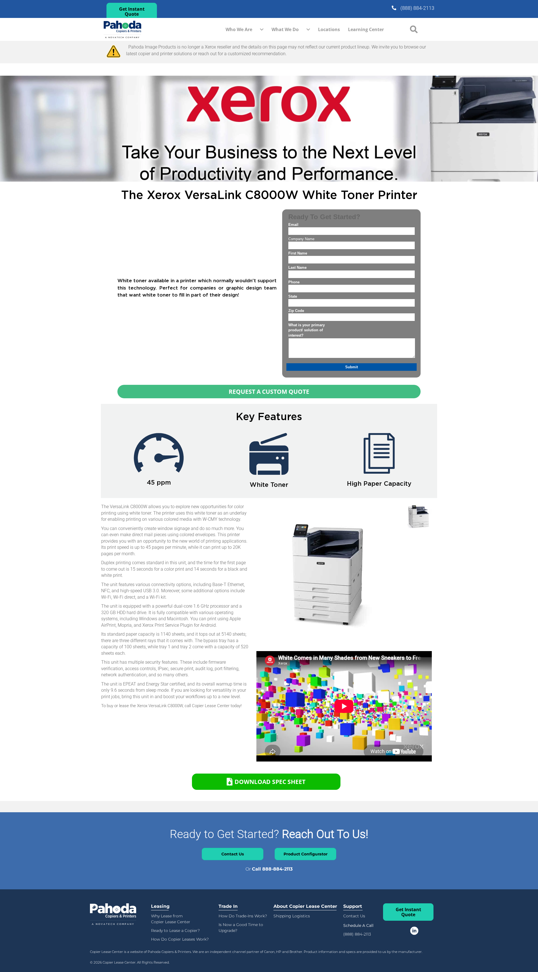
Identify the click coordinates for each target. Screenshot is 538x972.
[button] (131, 11)
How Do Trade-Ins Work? (243, 915)
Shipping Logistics (291, 915)
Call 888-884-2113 (272, 869)
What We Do (285, 29)
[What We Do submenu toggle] (308, 29)
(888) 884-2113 (417, 8)
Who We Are (239, 29)
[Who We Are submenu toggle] (261, 29)
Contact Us (354, 915)
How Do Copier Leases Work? (180, 939)
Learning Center (366, 29)
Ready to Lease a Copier (174, 930)
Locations (329, 29)
